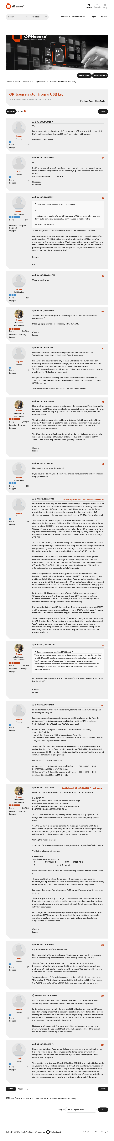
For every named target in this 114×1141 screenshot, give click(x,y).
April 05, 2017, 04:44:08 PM (43, 645)
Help (85, 1132)
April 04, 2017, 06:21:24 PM (43, 157)
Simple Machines (27, 1132)
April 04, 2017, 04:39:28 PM (43, 122)
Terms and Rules (94, 1132)
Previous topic (86, 101)
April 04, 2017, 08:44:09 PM (43, 275)
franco (19, 320)
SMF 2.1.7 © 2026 (12, 1132)
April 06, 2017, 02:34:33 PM (46, 995)
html (19, 959)
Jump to (61, 1110)
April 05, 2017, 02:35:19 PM (43, 499)
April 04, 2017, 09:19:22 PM (43, 311)
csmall (19, 289)
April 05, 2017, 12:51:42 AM (42, 463)
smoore (19, 513)
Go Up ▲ (104, 1132)
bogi (19, 1058)
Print (103, 111)
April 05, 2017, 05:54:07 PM (43, 788)
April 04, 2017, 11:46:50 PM (43, 401)
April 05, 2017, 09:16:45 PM (43, 944)
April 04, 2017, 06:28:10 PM (43, 197)
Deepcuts (19, 362)
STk (19, 172)
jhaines (19, 136)
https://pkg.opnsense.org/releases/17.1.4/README (55, 324)
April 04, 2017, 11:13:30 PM (42, 348)
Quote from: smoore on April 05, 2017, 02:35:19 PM (55, 652)
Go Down (11, 111)
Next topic (100, 101)
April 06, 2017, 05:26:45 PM (43, 1044)
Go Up (10, 1089)
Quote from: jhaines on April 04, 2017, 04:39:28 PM (56, 204)
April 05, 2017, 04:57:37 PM (43, 705)
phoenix (19, 212)
